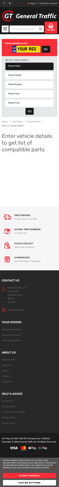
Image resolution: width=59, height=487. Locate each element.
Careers (6, 376)
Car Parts (17, 121)
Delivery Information (12, 329)
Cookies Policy (9, 417)
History (5, 370)
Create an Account (48, 3)
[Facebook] (4, 3)
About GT (6, 365)
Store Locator (9, 359)
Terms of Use (8, 423)
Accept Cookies (29, 475)
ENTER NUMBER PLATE (16, 43)
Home (5, 121)
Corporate (7, 381)
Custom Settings (29, 483)
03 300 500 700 (16, 310)
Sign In (33, 3)
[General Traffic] (29, 16)
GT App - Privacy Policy (13, 412)
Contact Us (7, 401)
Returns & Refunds (11, 335)
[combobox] (23, 28)
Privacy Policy (9, 406)
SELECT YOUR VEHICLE (16, 60)
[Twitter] (9, 3)
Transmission (33, 121)
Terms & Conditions (11, 340)
